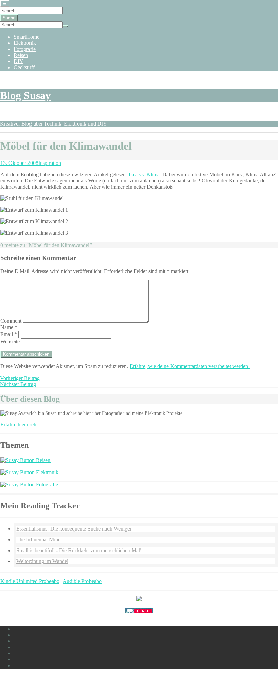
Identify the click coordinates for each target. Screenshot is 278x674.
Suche (9, 17)
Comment (10, 321)
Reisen (21, 55)
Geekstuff (24, 67)
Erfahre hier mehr (19, 424)
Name (8, 327)
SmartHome (26, 37)
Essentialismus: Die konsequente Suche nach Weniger (74, 529)
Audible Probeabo (82, 581)
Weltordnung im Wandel (42, 561)
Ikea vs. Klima (144, 174)
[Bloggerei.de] (139, 611)
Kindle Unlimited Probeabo (29, 581)
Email (8, 334)
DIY (18, 61)
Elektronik (25, 43)
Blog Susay (25, 95)
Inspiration (49, 163)
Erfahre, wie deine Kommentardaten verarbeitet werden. (190, 366)
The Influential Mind (38, 539)
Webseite (10, 341)
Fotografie (25, 49)
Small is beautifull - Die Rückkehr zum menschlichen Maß (78, 550)
